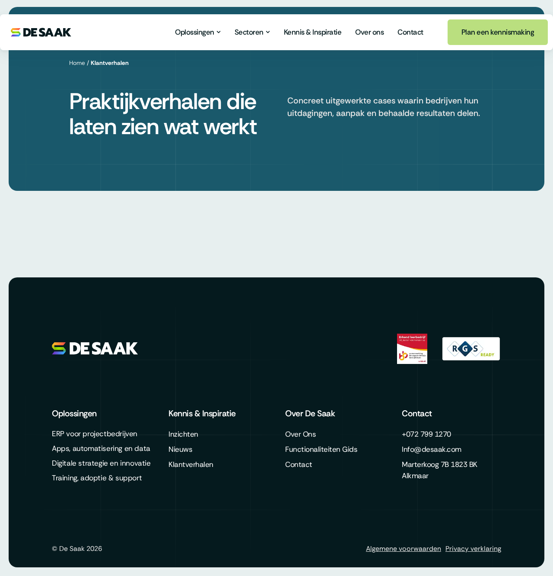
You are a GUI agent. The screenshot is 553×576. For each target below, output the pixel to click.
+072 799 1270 (426, 434)
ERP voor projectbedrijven (94, 433)
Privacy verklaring (473, 548)
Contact (298, 464)
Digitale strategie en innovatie (101, 463)
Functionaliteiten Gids (321, 449)
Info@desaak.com (431, 449)
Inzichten (183, 434)
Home (77, 63)
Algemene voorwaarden (403, 548)
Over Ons (300, 434)
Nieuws (180, 449)
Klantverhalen (190, 464)
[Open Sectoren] (268, 32)
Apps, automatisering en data (101, 448)
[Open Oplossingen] (218, 32)
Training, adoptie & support (97, 478)
